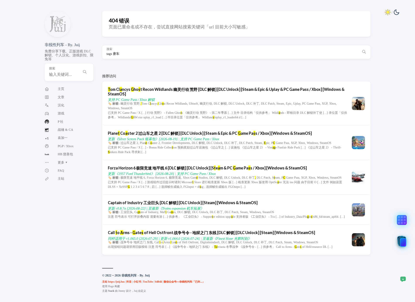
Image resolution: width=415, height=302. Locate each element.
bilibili (158, 281)
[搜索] (84, 72)
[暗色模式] (392, 12)
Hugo (111, 286)
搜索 (52, 68)
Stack (111, 290)
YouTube (148, 281)
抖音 (129, 281)
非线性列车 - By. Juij (62, 45)
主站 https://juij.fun (113, 281)
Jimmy (121, 290)
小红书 (137, 281)
